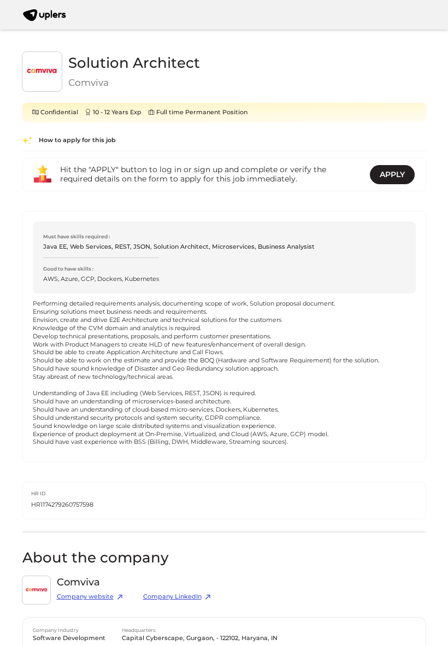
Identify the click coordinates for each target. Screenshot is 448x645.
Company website (85, 596)
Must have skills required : (76, 236)
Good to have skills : (68, 269)
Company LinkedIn (172, 596)
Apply (392, 174)
